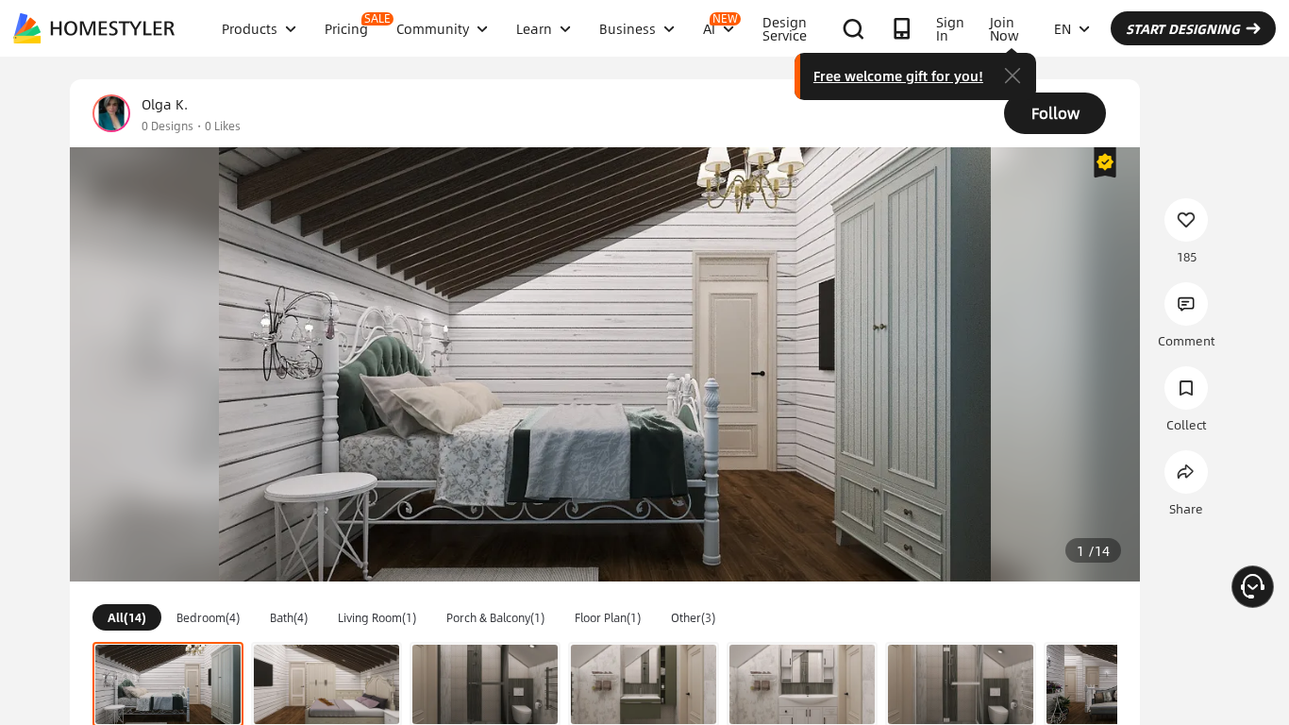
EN (1062, 28)
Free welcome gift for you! (898, 75)
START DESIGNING (1183, 28)
